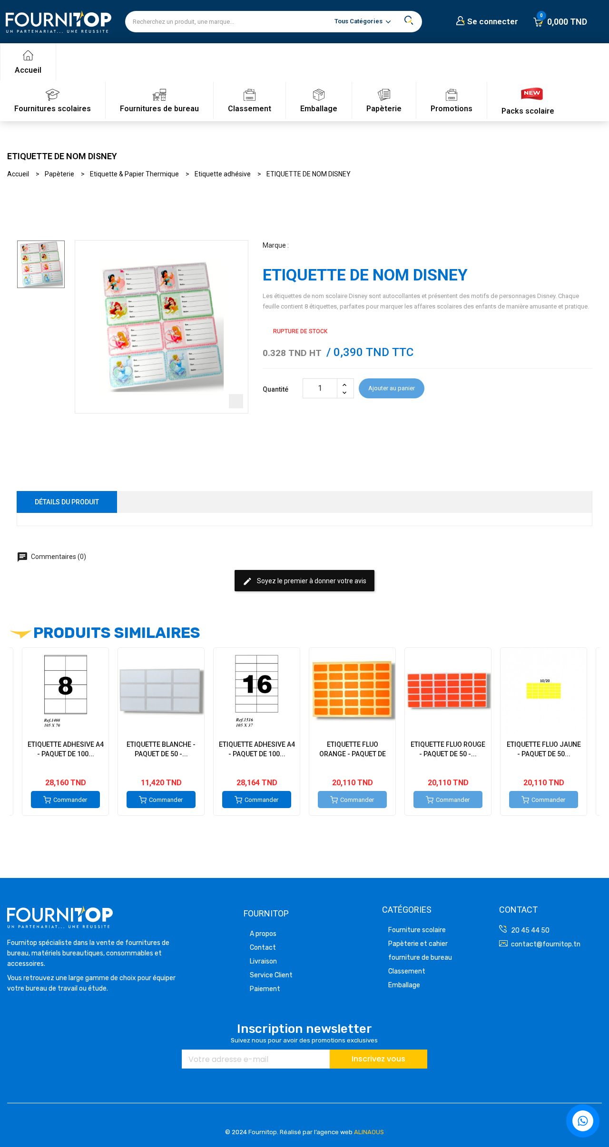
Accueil (28, 70)
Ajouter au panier (391, 388)
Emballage (318, 108)
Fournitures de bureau (159, 108)
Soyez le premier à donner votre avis (304, 581)
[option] (41, 264)
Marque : (276, 245)
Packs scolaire (527, 111)
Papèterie (384, 108)
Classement (249, 108)
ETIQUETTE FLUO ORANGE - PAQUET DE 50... (352, 754)
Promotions (451, 108)
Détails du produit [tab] (67, 502)
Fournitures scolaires (52, 108)
